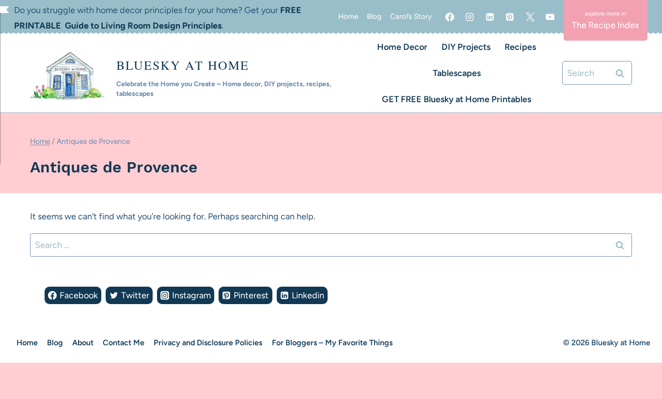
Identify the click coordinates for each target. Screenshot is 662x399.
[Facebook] (449, 17)
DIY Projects (465, 47)
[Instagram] (469, 17)
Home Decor (402, 47)
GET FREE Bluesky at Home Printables (456, 99)
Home (348, 16)
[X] (530, 17)
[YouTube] (550, 17)
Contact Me (123, 342)
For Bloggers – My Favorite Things (332, 342)
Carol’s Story (411, 16)
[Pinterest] (510, 17)
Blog (374, 16)
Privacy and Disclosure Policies (208, 342)
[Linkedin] (490, 17)
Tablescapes (457, 73)
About (83, 342)
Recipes (520, 47)
